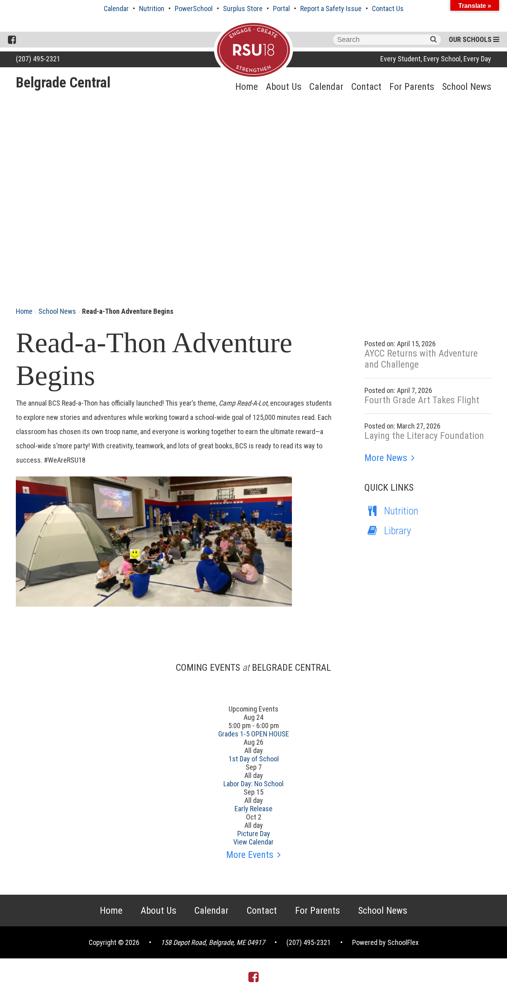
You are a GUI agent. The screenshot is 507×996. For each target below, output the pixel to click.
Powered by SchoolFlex (385, 942)
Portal (281, 8)
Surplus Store (243, 8)
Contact (366, 86)
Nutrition (151, 8)
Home (246, 86)
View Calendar (253, 842)
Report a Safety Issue (331, 8)
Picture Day (253, 833)
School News (466, 86)
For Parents (411, 86)
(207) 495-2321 (38, 59)
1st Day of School (254, 759)
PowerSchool (194, 8)
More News (385, 457)
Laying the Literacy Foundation (424, 435)
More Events (249, 854)
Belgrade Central (63, 82)
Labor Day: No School (253, 784)
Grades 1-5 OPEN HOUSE (253, 734)
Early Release (253, 808)
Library (397, 531)
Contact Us (388, 8)
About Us (283, 86)
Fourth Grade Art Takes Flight (421, 400)
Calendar (116, 8)
